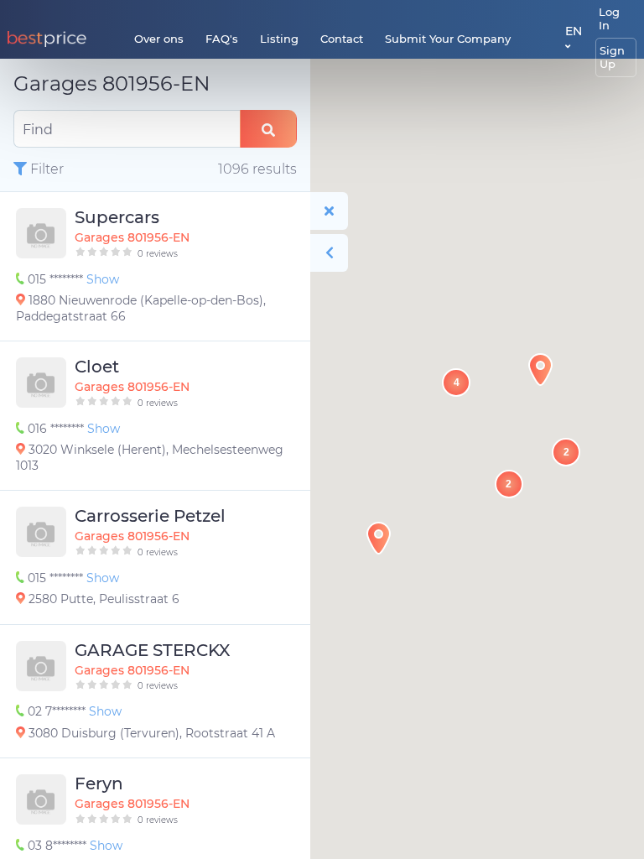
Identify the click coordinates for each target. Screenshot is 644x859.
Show (102, 279)
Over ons (159, 38)
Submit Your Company (448, 38)
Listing (279, 38)
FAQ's (221, 38)
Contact (341, 38)
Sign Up (612, 57)
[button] (540, 369)
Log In (609, 18)
